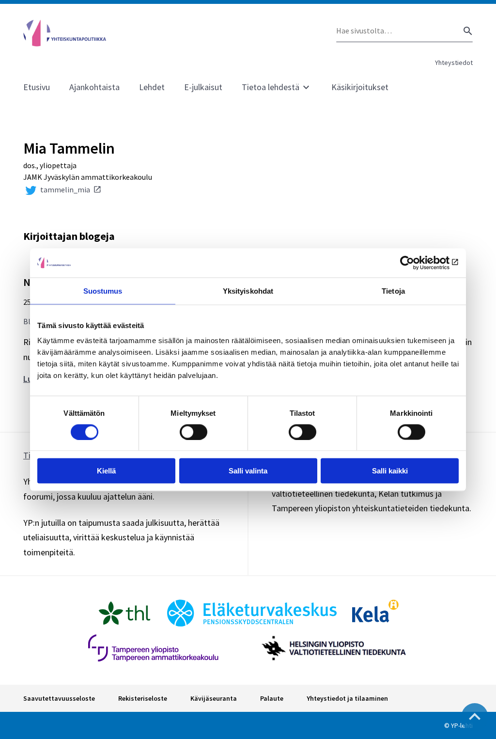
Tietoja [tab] (393, 290)
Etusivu (36, 87)
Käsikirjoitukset (359, 87)
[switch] (193, 432)
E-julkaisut (203, 87)
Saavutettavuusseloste (59, 698)
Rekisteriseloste (142, 698)
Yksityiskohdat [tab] (248, 290)
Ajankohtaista (94, 87)
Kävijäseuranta (213, 698)
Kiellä (106, 471)
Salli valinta (248, 471)
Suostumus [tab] (103, 290)
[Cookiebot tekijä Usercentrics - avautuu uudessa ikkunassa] (416, 262)
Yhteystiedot (454, 62)
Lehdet (152, 87)
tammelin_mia (65, 189)
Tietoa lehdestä (270, 87)
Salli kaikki (390, 471)
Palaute (271, 698)
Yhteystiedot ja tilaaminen (347, 698)
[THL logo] (124, 613)
